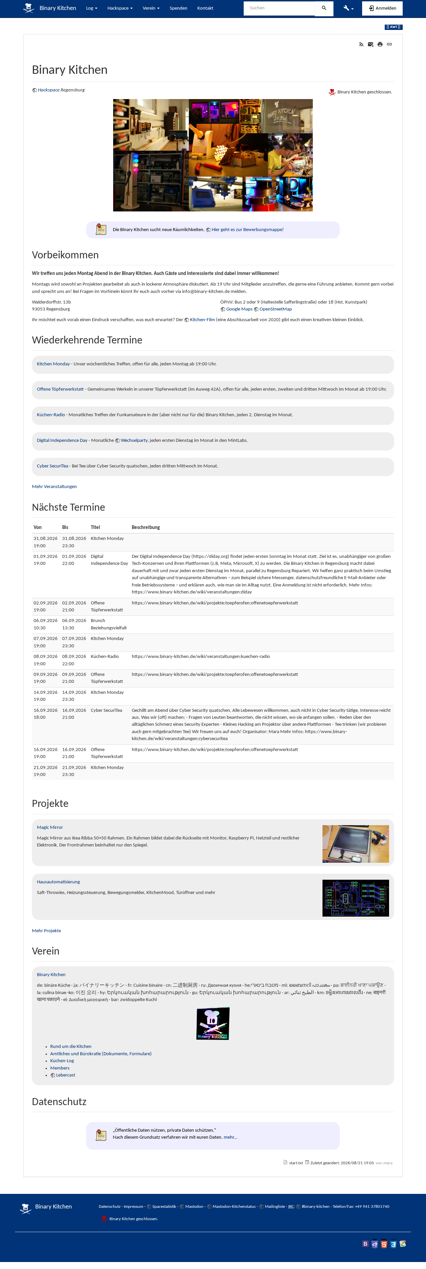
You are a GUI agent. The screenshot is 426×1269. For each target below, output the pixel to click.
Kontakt (205, 8)
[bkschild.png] (213, 1023)
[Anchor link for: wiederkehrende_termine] (147, 338)
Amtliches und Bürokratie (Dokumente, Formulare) (101, 1054)
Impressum (133, 1207)
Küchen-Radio (51, 415)
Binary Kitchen (51, 974)
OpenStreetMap (276, 309)
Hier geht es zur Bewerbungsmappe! (248, 229)
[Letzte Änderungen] (361, 44)
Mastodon (194, 1207)
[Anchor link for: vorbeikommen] (104, 253)
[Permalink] (389, 44)
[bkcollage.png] (213, 155)
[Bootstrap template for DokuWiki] (365, 1243)
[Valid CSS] (393, 1243)
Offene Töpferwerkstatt (60, 389)
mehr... (231, 1137)
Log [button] (90, 8)
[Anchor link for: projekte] (74, 802)
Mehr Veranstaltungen (54, 486)
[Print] (380, 44)
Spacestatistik (164, 1207)
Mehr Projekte (46, 931)
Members (60, 1068)
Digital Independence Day (62, 440)
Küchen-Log (62, 1061)
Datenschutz (109, 1207)
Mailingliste (275, 1207)
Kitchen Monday (53, 364)
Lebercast (65, 1075)
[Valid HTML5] (384, 1243)
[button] (348, 8)
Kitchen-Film (202, 319)
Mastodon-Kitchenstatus (234, 1207)
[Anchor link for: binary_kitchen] (113, 68)
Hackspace (49, 90)
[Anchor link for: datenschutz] (92, 1100)
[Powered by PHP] (374, 1243)
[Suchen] (324, 9)
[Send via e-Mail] (371, 44)
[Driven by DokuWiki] (402, 1243)
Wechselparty (134, 440)
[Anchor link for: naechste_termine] (110, 506)
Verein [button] (149, 8)
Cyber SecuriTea (52, 466)
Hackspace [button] (118, 8)
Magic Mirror (50, 827)
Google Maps (239, 309)
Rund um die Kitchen (71, 1046)
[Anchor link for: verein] (65, 950)
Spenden (178, 8)
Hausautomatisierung (58, 882)
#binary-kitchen (315, 1207)
